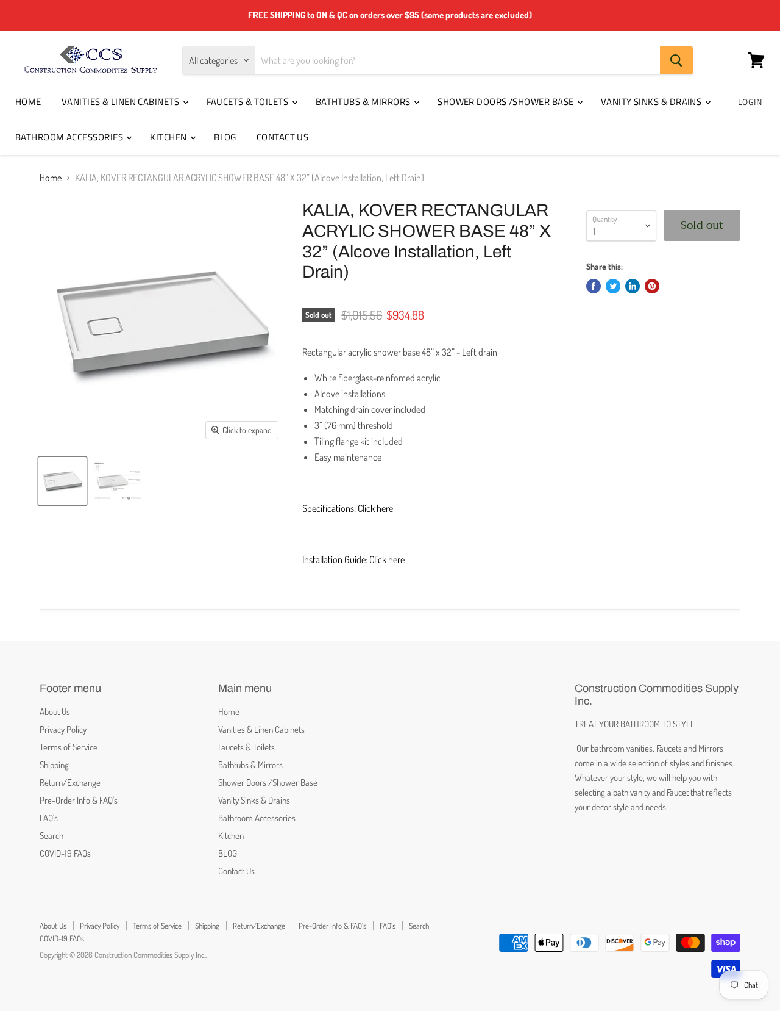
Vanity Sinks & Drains (652, 102)
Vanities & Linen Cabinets (122, 102)
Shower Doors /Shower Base (507, 102)
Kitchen (169, 137)
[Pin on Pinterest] (652, 286)
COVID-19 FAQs (65, 853)
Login (750, 101)
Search (51, 835)
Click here (375, 508)
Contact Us (283, 137)
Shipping (54, 765)
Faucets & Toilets (249, 102)
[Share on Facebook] (593, 286)
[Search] (676, 60)
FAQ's (49, 818)
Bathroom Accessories (70, 137)
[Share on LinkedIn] (632, 286)
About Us (55, 712)
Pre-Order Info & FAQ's (79, 800)
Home (28, 102)
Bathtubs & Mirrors (364, 102)
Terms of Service (69, 747)
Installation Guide (334, 559)
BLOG (225, 137)
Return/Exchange (70, 782)
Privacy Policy (63, 729)
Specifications (328, 508)
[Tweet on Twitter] (613, 286)
